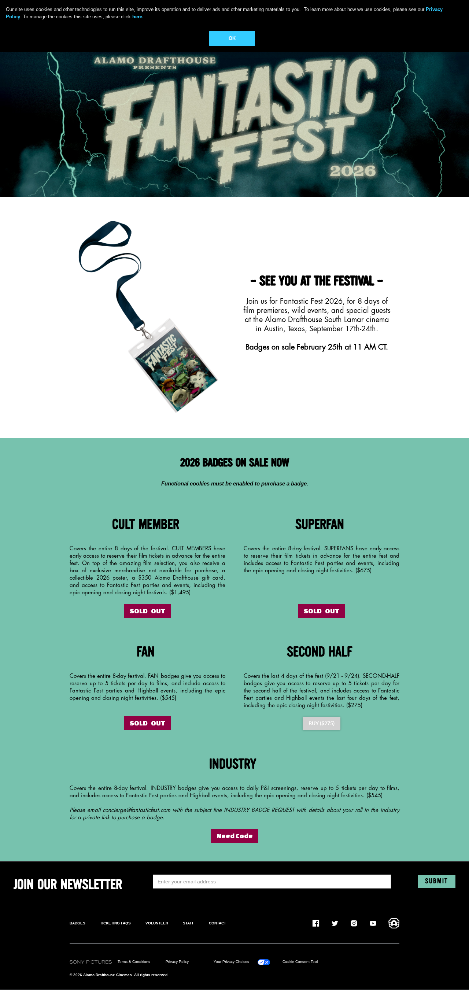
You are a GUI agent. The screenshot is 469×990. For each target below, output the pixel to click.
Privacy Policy (177, 962)
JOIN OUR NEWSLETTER (68, 885)
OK (232, 38)
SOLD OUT (147, 611)
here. (138, 16)
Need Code (235, 836)
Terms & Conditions (134, 962)
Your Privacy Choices (231, 962)
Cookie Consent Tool (300, 962)
